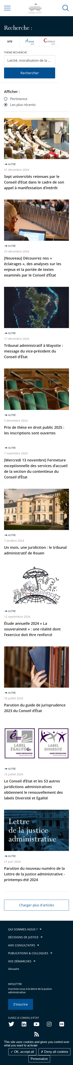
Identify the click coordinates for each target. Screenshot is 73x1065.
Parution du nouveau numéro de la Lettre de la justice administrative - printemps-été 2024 (34, 874)
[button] (65, 7)
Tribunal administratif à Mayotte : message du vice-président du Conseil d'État (33, 351)
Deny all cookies (55, 1051)
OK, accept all (23, 1051)
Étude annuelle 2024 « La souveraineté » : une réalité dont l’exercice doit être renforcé (32, 629)
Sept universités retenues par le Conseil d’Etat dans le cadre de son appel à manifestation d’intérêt (34, 182)
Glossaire (13, 969)
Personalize (39, 1059)
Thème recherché (15, 52)
